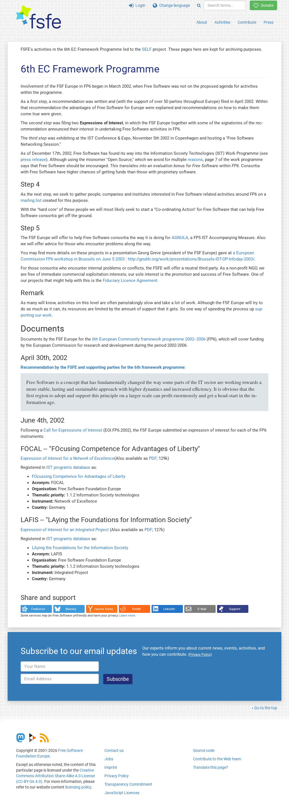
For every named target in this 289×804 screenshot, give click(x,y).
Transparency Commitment (128, 784)
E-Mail (202, 609)
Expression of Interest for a (67, 458)
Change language (173, 5)
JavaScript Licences (121, 792)
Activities (222, 22)
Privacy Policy (116, 776)
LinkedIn (169, 609)
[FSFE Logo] (38, 17)
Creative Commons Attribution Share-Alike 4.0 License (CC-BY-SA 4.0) (55, 776)
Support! (234, 609)
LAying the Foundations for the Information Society (80, 547)
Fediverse (38, 609)
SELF (147, 49)
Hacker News (103, 609)
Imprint (110, 767)
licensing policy (78, 787)
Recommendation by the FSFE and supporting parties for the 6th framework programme (103, 367)
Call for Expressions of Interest (72, 430)
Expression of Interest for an (65, 529)
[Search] (199, 5)
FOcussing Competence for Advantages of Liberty (78, 476)
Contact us (114, 750)
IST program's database (68, 467)
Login (139, 5)
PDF (153, 458)
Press (268, 22)
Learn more (127, 615)
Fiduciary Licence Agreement (130, 280)
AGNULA (180, 237)
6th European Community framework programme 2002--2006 (148, 339)
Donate (266, 5)
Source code (203, 750)
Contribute (247, 22)
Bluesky (70, 609)
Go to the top (265, 708)
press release (33, 159)
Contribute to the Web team (217, 759)
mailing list (31, 200)
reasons (195, 159)
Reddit (136, 609)
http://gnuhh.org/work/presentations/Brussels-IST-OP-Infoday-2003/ (191, 259)
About (201, 22)
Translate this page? (210, 767)
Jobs (108, 759)
